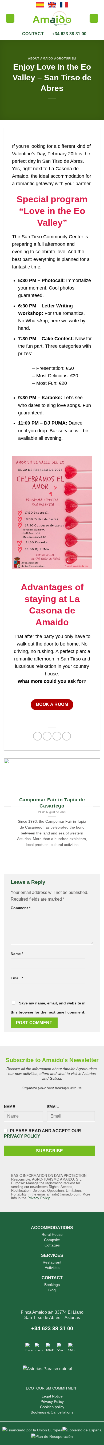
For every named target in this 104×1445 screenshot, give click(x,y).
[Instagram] (39, 1346)
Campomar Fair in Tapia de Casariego (52, 803)
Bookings (52, 1284)
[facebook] (29, 1346)
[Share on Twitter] (57, 736)
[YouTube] (61, 1346)
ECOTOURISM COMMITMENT (52, 1388)
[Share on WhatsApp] (37, 736)
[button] (94, 18)
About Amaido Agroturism (52, 58)
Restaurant (52, 1262)
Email (17, 978)
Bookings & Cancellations (52, 1412)
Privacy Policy (38, 1198)
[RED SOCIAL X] (50, 1346)
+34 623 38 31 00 (52, 1328)
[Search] (10, 18)
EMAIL (53, 1106)
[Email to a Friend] (66, 736)
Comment (20, 908)
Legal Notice (52, 1396)
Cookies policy (52, 1407)
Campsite (52, 1240)
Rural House (52, 1234)
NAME (9, 1106)
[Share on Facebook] (47, 736)
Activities (52, 1267)
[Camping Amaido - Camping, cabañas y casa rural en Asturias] (52, 18)
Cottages (52, 1245)
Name (17, 954)
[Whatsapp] (72, 1346)
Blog (52, 1290)
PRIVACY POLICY (22, 1136)
